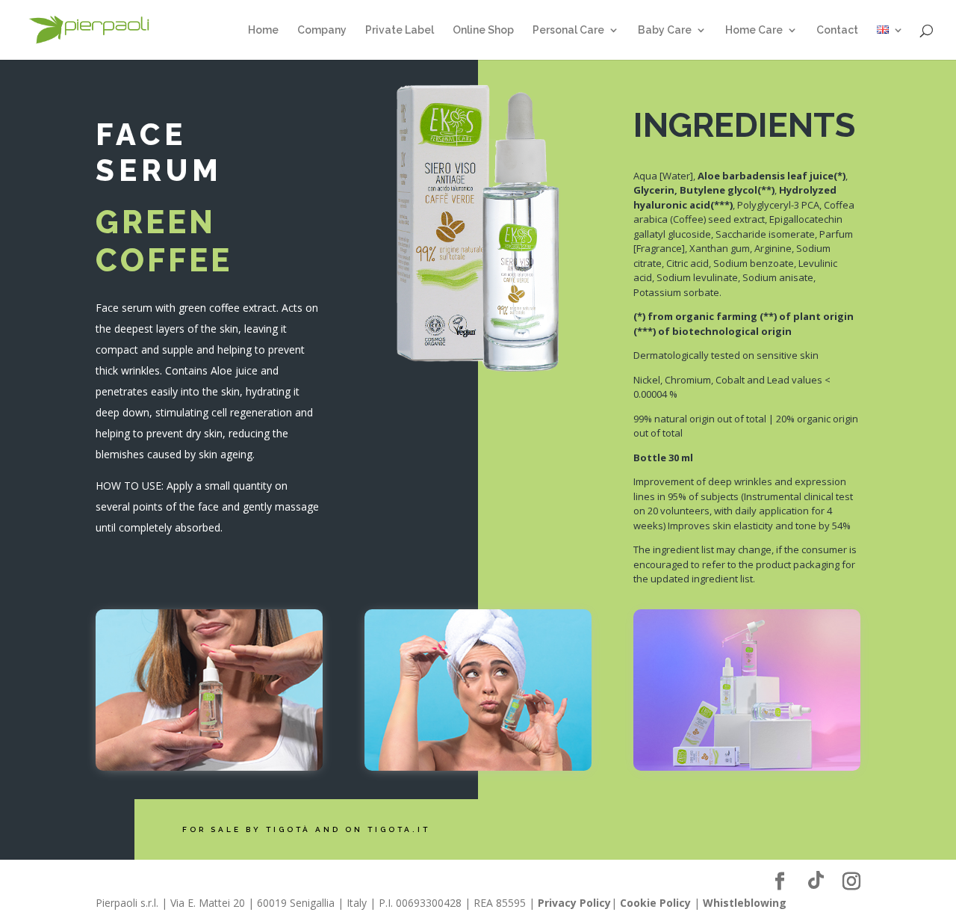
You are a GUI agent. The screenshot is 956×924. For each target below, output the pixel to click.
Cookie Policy (655, 903)
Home (263, 30)
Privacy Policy (574, 903)
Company (322, 30)
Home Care (754, 30)
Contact (837, 30)
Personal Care (568, 30)
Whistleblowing (744, 903)
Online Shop (483, 30)
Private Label (399, 30)
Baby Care (665, 30)
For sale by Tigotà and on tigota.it (306, 829)
